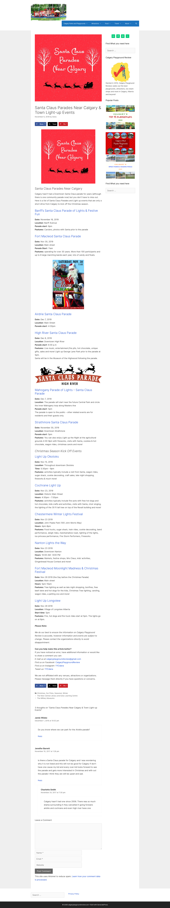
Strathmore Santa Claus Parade (56, 422)
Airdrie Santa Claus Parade (53, 314)
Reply (40, 736)
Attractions (95, 23)
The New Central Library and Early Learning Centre (57, 696)
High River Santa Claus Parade (56, 333)
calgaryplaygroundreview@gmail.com (63, 659)
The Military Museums (46, 698)
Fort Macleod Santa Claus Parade (58, 236)
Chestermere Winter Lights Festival (59, 514)
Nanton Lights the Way (50, 543)
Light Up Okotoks (47, 456)
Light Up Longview (48, 600)
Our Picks (50, 693)
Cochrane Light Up (48, 485)
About (127, 23)
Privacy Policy (73, 894)
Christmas (41, 693)
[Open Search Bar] (136, 24)
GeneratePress (102, 905)
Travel (117, 23)
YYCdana (59, 666)
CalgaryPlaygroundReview (67, 662)
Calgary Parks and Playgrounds (74, 23)
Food (107, 23)
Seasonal (58, 693)
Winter (65, 693)
